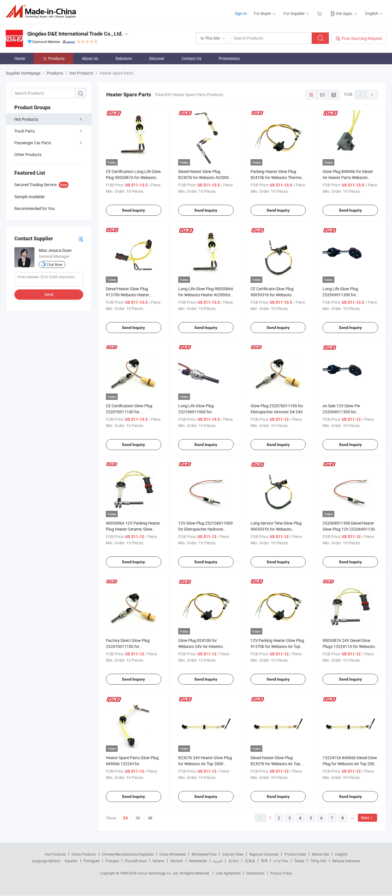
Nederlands (198, 860)
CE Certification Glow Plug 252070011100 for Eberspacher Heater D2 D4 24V (133, 411)
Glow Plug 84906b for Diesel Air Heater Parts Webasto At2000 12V (347, 177)
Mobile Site (320, 854)
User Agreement (228, 873)
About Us (90, 58)
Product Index (295, 854)
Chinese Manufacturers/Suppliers (128, 854)
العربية (217, 860)
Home (19, 58)
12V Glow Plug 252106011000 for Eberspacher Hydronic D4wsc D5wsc (205, 529)
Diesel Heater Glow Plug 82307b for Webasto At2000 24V (203, 177)
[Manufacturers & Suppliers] (42, 11)
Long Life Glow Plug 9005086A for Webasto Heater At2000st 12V (205, 294)
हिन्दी (264, 860)
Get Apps (344, 13)
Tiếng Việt (318, 860)
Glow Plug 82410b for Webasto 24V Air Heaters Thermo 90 (200, 646)
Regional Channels (263, 854)
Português (92, 860)
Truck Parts (24, 131)
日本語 (250, 860)
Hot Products (26, 119)
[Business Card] (81, 239)
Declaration (255, 873)
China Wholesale (173, 854)
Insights (341, 854)
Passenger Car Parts (32, 142)
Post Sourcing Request (362, 38)
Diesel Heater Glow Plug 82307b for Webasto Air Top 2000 (275, 763)
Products (56, 58)
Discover (156, 58)
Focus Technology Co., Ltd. (158, 873)
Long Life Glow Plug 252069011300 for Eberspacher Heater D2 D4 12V (350, 294)
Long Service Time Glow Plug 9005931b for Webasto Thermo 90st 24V (276, 529)
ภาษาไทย (280, 860)
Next (365, 817)
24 (125, 818)
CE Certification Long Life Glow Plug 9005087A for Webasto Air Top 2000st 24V (133, 177)
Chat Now (54, 264)
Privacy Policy (281, 873)
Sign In (241, 13)
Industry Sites (232, 854)
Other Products (28, 154)
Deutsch (176, 860)
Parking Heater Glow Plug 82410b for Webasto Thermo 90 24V (276, 177)
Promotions (229, 58)
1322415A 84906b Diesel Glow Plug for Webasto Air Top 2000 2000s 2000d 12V (350, 763)
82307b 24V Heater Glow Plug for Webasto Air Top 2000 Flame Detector (205, 763)
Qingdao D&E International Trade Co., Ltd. (75, 34)
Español (71, 860)
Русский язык (136, 860)
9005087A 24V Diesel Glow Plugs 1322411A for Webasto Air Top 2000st (349, 646)
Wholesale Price (204, 854)
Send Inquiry (133, 210)
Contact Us (191, 58)
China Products (84, 854)
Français (112, 860)
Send (48, 294)
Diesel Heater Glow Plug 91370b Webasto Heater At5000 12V (127, 294)
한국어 (233, 860)
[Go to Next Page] (371, 94)
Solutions (123, 58)
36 (137, 818)
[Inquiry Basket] (320, 13)
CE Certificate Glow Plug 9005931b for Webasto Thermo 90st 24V (272, 294)
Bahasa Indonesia (346, 860)
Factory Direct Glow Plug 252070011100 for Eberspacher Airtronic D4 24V (132, 646)
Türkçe (299, 860)
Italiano (158, 860)
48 (150, 818)
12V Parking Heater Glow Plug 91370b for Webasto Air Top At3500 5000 (277, 646)
